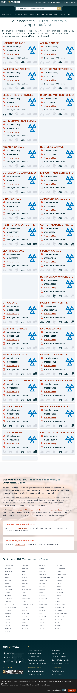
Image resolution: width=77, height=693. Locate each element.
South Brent (42, 616)
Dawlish (59, 583)
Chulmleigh (60, 577)
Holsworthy (25, 592)
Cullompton (25, 583)
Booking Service (21, 528)
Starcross (7, 619)
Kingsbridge (8, 598)
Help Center (10, 653)
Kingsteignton (43, 598)
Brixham (7, 574)
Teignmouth (60, 619)
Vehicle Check (20, 545)
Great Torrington (26, 589)
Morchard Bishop (9, 604)
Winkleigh (8, 628)
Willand (59, 625)
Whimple (42, 625)
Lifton (58, 598)
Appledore (25, 565)
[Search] (59, 8)
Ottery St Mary (9, 610)
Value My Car (56, 650)
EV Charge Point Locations (37, 663)
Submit (71, 690)
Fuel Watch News (58, 671)
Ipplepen (24, 595)
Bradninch (42, 571)
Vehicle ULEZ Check (58, 653)
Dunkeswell (8, 586)
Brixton (24, 574)
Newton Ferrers (61, 604)
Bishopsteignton (61, 568)
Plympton (59, 610)
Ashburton (42, 565)
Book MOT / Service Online (61, 660)
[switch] (64, 690)
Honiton (41, 592)
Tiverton (7, 622)
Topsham (24, 622)
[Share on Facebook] (12, 661)
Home (3, 14)
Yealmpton (60, 628)
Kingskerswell (26, 598)
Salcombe (42, 613)
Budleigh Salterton (62, 574)
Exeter (24, 586)
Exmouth (59, 586)
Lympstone (8, 601)
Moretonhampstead (27, 604)
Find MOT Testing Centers (60, 663)
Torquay (41, 622)
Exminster (42, 586)
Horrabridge (60, 592)
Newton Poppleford (10, 607)
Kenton (59, 595)
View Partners (5, 687)
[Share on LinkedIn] (16, 661)
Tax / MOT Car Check (59, 657)
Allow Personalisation (54, 690)
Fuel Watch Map (33, 657)
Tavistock (42, 619)
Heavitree (59, 589)
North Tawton (26, 607)
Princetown (25, 613)
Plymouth (42, 610)
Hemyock (7, 592)
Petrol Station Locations (36, 660)
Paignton (24, 610)
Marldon (41, 601)
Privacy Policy (13, 687)
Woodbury (42, 628)
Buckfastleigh (43, 574)
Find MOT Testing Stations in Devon (34, 14)
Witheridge (25, 628)
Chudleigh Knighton (45, 577)
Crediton (7, 583)
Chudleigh (25, 577)
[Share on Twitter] (20, 661)
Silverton (24, 616)
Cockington (8, 580)
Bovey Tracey (8, 571)
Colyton (24, 580)
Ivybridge (42, 595)
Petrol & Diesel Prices (35, 650)
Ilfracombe (8, 595)
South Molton (60, 616)
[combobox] (45, 8)
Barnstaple (8, 568)
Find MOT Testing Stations (14, 14)
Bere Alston (25, 568)
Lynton (24, 601)
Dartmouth (42, 583)
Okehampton (60, 607)
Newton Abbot (43, 604)
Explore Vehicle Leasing (36, 671)
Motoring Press (57, 674)
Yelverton (7, 631)
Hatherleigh (42, 589)
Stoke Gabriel (25, 619)
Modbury (59, 601)
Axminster (59, 565)
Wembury (25, 625)
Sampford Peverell (62, 613)
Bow (23, 571)
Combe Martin (43, 580)
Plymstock (8, 613)
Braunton (59, 571)
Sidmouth (8, 616)
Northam (42, 607)
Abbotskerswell (9, 565)
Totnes (58, 622)
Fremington (8, 589)
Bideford (41, 568)
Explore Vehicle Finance (36, 674)
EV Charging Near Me (35, 653)
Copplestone (60, 580)
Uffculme (7, 625)
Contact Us (9, 657)
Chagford (7, 577)
